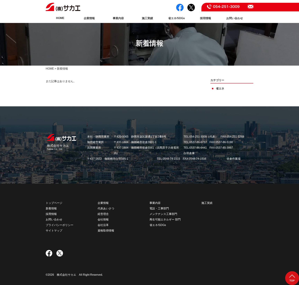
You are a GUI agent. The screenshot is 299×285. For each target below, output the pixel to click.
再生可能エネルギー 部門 (165, 219)
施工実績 (147, 18)
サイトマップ (54, 230)
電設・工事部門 (159, 208)
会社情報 (103, 219)
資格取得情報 (106, 230)
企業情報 (89, 18)
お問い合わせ (234, 18)
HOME (60, 18)
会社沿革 (103, 225)
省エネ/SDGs (176, 18)
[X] (191, 7)
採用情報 (205, 18)
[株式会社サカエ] (61, 137)
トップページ (54, 202)
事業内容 (118, 18)
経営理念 (103, 213)
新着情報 (51, 208)
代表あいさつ (106, 208)
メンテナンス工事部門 (163, 213)
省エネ (220, 88)
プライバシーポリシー (59, 225)
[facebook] (180, 7)
